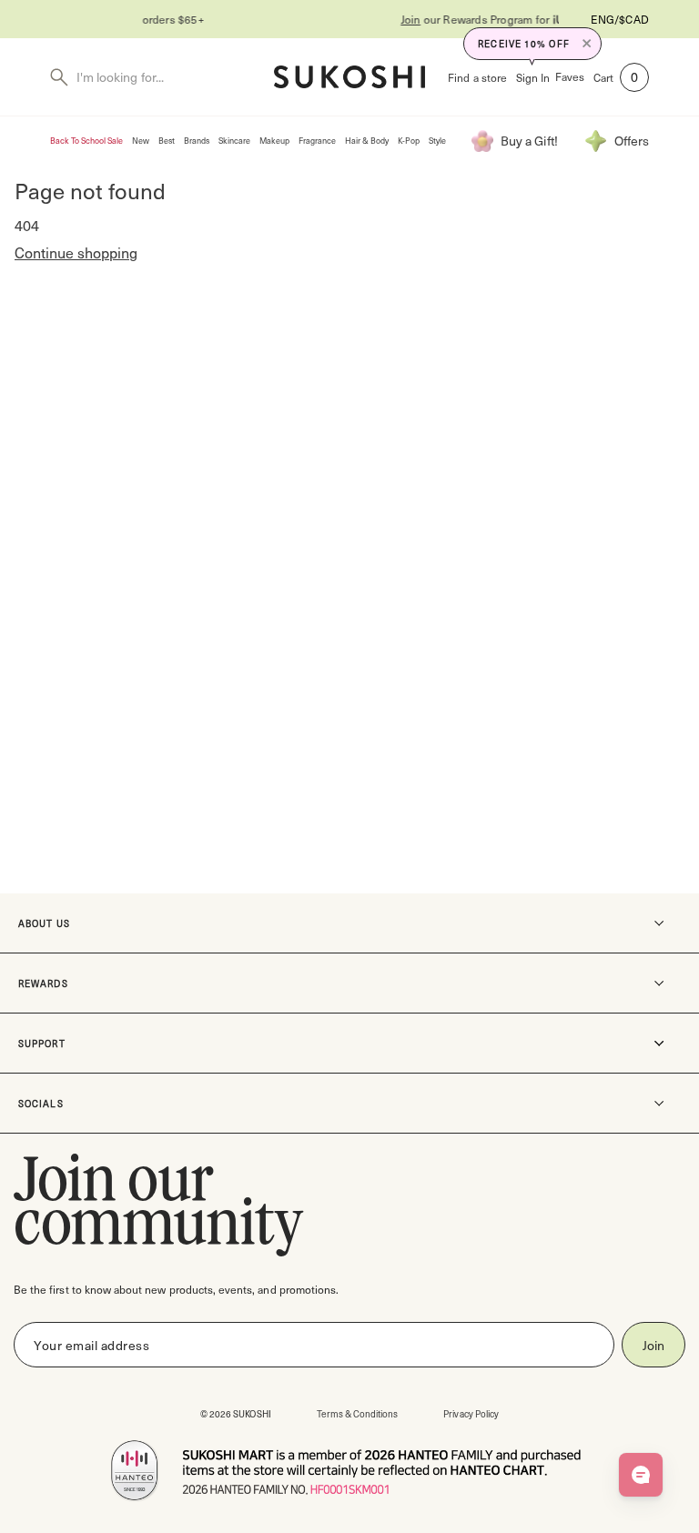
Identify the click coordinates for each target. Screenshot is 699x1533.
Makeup (274, 140)
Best (166, 140)
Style (437, 140)
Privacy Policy (471, 1413)
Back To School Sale (86, 140)
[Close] (587, 44)
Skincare (234, 140)
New (140, 140)
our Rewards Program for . (412, 19)
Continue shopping (76, 252)
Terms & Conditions (358, 1413)
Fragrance (317, 140)
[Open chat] (641, 1475)
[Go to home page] (349, 77)
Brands (196, 140)
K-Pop (409, 140)
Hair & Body (367, 140)
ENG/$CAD (620, 19)
